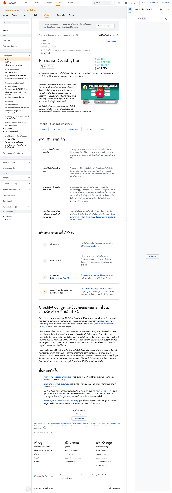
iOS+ (44, 129)
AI (25, 15)
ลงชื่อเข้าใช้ (165, 3)
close (168, 9)
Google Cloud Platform (100, 475)
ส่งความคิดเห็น (111, 41)
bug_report (160, 9)
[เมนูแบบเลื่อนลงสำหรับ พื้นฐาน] (19, 15)
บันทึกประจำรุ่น (101, 458)
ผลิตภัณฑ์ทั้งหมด (66, 478)
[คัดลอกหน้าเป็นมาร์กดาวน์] (49, 66)
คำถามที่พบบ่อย (101, 465)
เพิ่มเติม (70, 3)
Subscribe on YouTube (73, 458)
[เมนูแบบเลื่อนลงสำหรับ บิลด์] (30, 3)
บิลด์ (25, 3)
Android (57, 129)
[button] (14, 40)
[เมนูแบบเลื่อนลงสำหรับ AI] (29, 15)
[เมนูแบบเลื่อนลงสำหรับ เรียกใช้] (42, 3)
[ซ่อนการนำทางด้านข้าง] (28, 488)
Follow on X (69, 454)
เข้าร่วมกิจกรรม (70, 462)
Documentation (11, 10)
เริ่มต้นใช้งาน (57, 377)
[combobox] (103, 3)
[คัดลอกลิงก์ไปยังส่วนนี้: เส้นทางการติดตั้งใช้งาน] (76, 233)
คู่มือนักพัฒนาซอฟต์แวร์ (42, 447)
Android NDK (73, 129)
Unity (102, 129)
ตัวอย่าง (71, 15)
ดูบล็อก (67, 447)
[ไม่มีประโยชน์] (117, 35)
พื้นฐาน (14, 15)
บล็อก (144, 3)
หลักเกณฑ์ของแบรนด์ (103, 462)
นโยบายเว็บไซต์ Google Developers (77, 426)
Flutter (89, 129)
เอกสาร (58, 3)
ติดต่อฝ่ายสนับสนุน (102, 447)
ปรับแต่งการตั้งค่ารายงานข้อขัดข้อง (56, 384)
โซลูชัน (49, 3)
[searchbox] (16, 22)
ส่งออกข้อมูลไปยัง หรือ (63, 401)
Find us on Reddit (71, 450)
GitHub (37, 462)
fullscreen (164, 9)
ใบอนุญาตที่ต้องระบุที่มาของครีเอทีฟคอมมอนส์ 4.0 (73, 424)
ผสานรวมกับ (101, 391)
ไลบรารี (36, 458)
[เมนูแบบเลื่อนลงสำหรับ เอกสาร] (63, 3)
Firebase (42, 35)
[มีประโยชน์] (114, 35)
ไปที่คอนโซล (154, 3)
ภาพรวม (5, 15)
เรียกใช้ (37, 3)
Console (91, 275)
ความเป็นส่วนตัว (48, 488)
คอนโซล (90, 246)
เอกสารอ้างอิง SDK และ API (43, 450)
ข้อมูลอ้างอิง (61, 15)
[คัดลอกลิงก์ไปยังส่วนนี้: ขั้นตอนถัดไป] (61, 371)
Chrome (74, 475)
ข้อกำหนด (37, 488)
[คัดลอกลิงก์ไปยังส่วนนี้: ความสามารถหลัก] (67, 139)
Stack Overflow (101, 450)
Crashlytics (30, 10)
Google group (101, 454)
